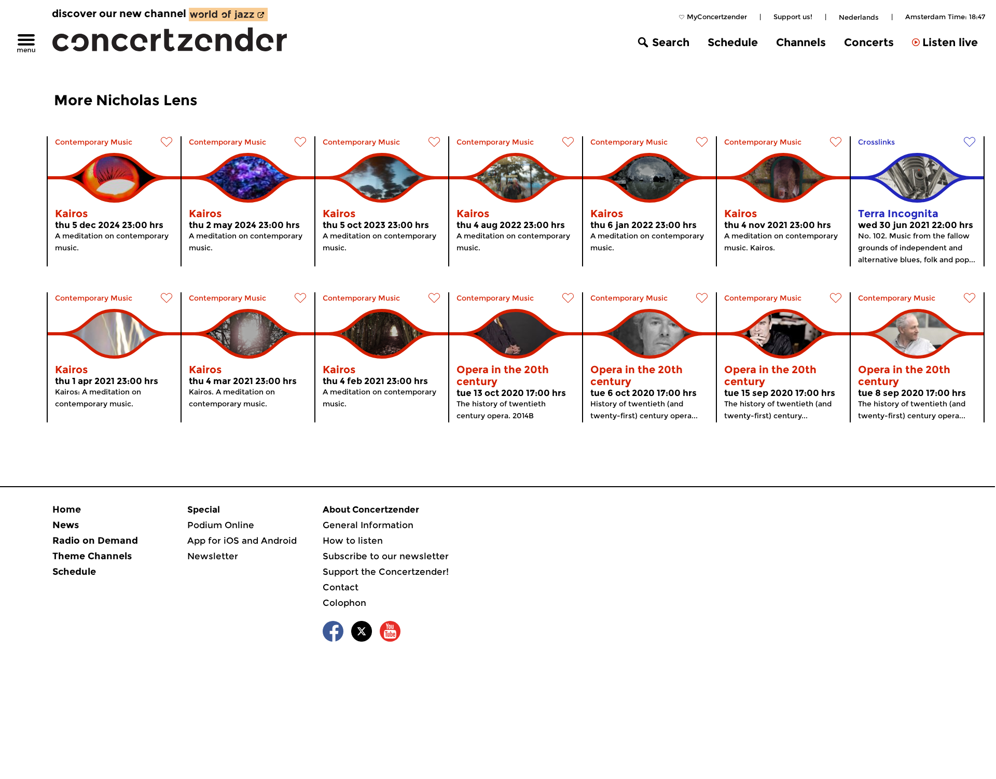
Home (66, 509)
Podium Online (220, 525)
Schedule (733, 42)
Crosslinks (876, 142)
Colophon (344, 603)
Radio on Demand (95, 540)
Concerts (869, 42)
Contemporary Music (93, 142)
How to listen (353, 540)
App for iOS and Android (242, 540)
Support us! (792, 16)
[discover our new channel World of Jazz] (228, 14)
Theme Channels (92, 556)
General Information (368, 525)
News (65, 525)
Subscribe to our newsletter (386, 556)
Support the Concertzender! (386, 571)
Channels (801, 42)
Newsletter (212, 556)
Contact (340, 587)
